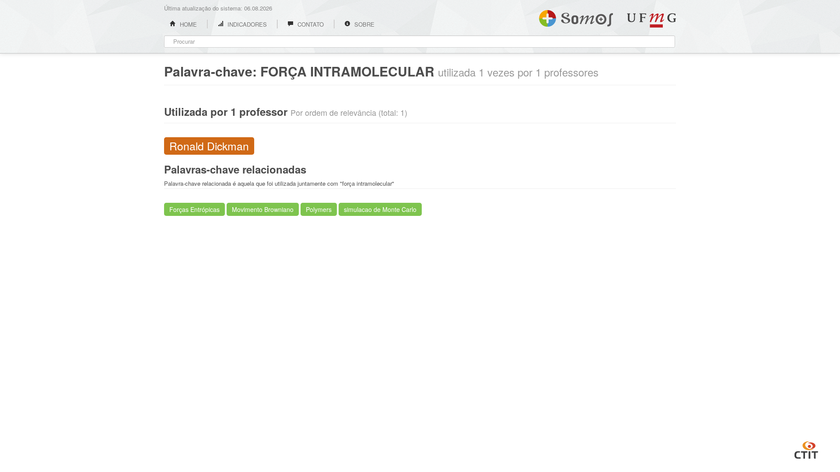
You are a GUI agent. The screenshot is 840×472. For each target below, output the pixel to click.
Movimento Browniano (263, 209)
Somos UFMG (576, 16)
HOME (187, 24)
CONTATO (310, 24)
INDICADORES (246, 24)
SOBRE (363, 24)
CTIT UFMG (806, 449)
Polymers (319, 209)
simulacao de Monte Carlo (380, 209)
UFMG (651, 20)
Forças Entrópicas (194, 209)
